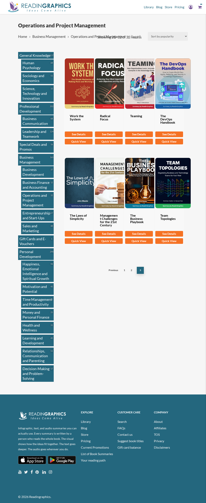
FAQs (121, 428)
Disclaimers (162, 447)
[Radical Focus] (109, 83)
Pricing (86, 441)
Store (84, 434)
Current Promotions (95, 447)
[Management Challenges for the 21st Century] (109, 183)
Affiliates (160, 428)
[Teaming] (139, 83)
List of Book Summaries (97, 454)
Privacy (159, 441)
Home (22, 37)
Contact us (125, 434)
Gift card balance (129, 447)
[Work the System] (79, 83)
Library (86, 421)
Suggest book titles (130, 441)
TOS (157, 434)
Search (122, 421)
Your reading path (93, 460)
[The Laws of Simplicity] (79, 183)
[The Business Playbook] (139, 183)
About (158, 421)
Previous (113, 270)
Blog (84, 428)
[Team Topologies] (169, 183)
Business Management (49, 37)
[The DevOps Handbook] (169, 83)
